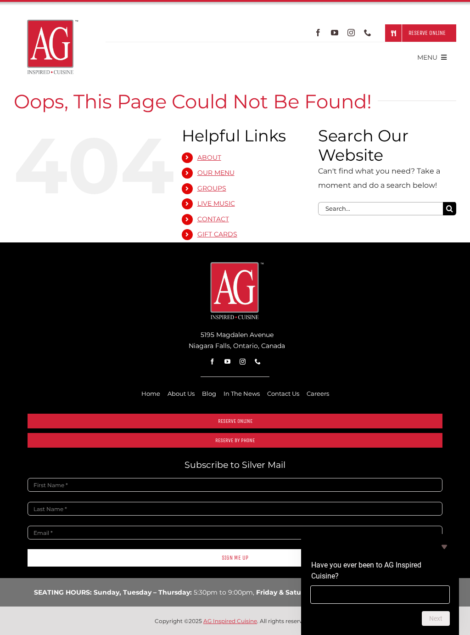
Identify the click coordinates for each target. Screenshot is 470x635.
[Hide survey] (444, 546)
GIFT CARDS (217, 234)
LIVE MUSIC (216, 203)
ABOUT (209, 157)
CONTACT (213, 219)
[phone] (367, 32)
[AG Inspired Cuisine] (235, 264)
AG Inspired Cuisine (230, 621)
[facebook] (318, 32)
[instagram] (351, 32)
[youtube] (334, 32)
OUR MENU (216, 173)
